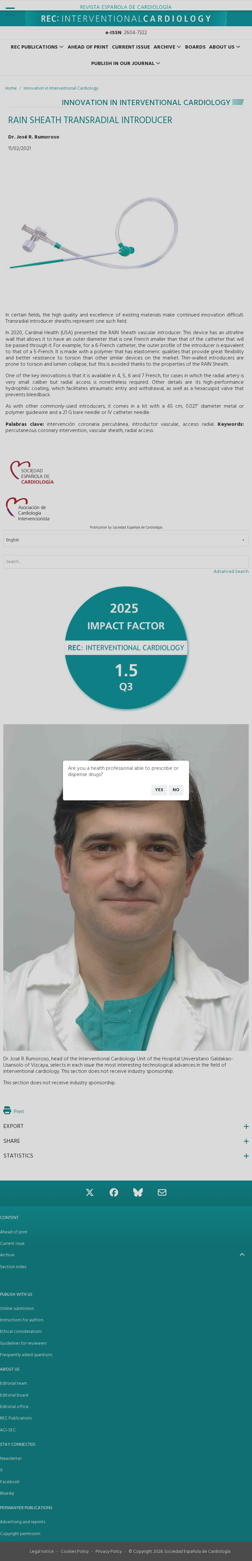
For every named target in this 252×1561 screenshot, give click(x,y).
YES (159, 790)
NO (176, 790)
